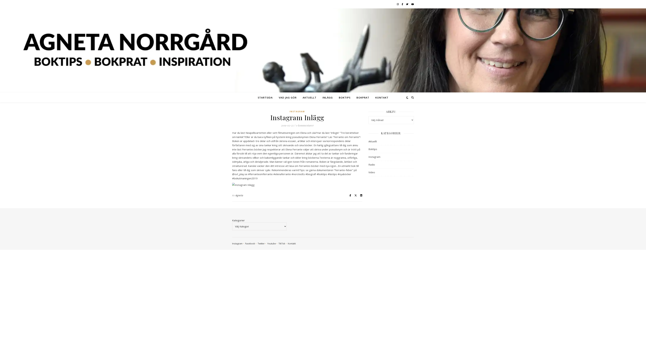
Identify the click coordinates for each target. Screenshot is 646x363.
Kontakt (381, 97)
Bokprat (362, 97)
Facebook (250, 243)
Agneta (239, 195)
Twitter (261, 243)
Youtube (271, 243)
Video (371, 172)
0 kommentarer (305, 125)
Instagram (297, 111)
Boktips (344, 97)
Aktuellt (309, 97)
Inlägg (327, 97)
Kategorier (238, 220)
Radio (371, 164)
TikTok (282, 243)
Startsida (265, 97)
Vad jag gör (288, 97)
